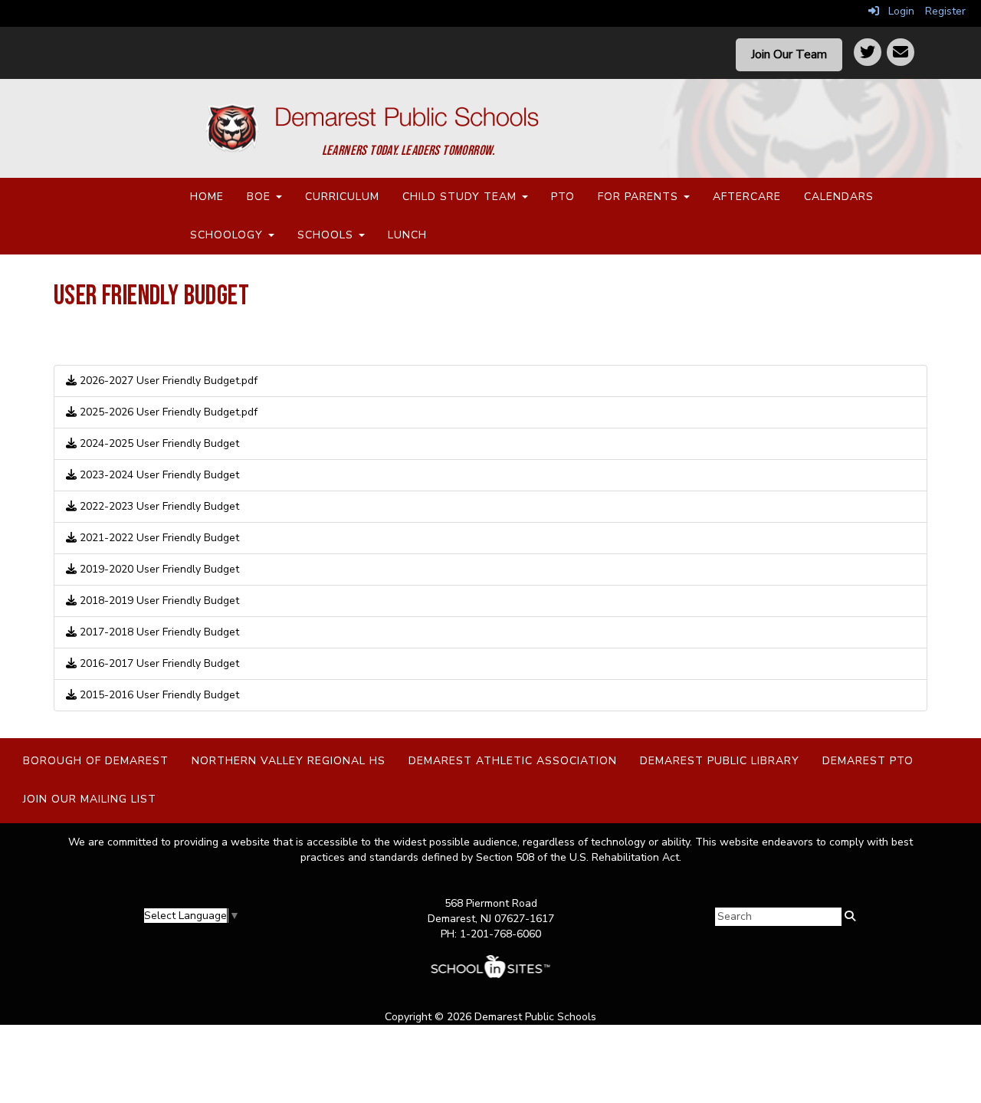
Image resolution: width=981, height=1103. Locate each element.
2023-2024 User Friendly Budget (158, 475)
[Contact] (900, 52)
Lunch (407, 235)
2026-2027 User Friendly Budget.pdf (167, 380)
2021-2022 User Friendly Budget (158, 537)
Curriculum (342, 196)
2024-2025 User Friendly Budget (158, 443)
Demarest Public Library (719, 760)
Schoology (228, 235)
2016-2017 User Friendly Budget (158, 663)
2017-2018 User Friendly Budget (158, 632)
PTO (563, 196)
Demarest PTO (868, 760)
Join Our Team (789, 54)
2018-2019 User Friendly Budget (158, 600)
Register (945, 11)
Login (896, 11)
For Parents (640, 196)
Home (207, 196)
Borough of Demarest (96, 760)
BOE (260, 196)
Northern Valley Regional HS (289, 760)
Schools (327, 235)
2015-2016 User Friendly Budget (158, 695)
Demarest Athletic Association (512, 760)
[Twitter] (867, 52)
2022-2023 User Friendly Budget (158, 506)
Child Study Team (461, 196)
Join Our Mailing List (89, 799)
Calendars (839, 196)
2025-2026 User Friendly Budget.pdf (167, 412)
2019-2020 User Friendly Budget (158, 569)
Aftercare (747, 196)
